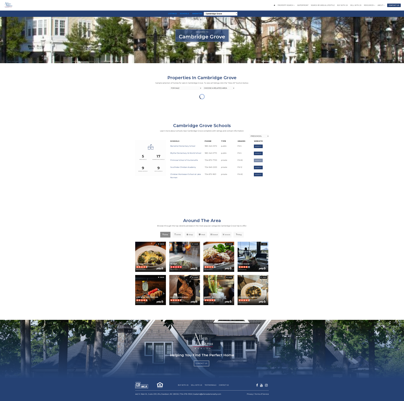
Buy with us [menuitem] (342, 5)
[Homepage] (8, 5)
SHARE (162, 244)
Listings (172, 14)
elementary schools (158, 159)
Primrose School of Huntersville (184, 160)
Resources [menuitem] (369, 5)
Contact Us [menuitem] (224, 385)
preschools (143, 159)
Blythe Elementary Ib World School (185, 153)
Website (258, 146)
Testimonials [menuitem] (210, 385)
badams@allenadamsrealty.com (207, 394)
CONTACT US (201, 363)
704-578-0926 (186, 394)
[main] (202, 160)
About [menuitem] (380, 5)
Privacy (250, 394)
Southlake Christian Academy (183, 167)
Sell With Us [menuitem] (355, 5)
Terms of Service (261, 394)
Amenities (197, 14)
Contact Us (394, 5)
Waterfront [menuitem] (302, 5)
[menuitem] (274, 5)
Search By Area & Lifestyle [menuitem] (323, 5)
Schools (184, 14)
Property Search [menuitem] (286, 5)
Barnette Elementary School (182, 146)
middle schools (143, 171)
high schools (158, 171)
